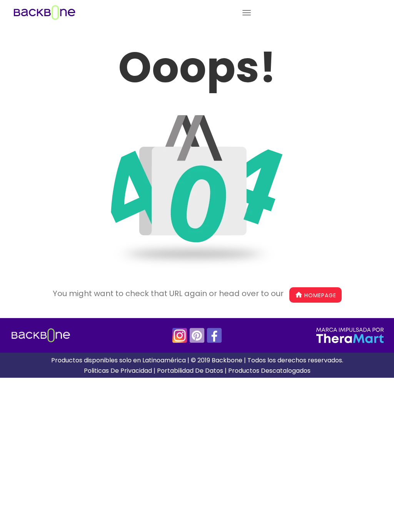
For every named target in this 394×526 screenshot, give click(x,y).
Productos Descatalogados (269, 370)
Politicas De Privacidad (118, 370)
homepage (320, 295)
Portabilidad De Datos (190, 370)
